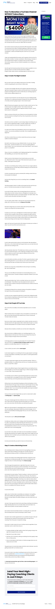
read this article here (19, 553)
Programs (30, 2)
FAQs (37, 2)
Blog (34, 2)
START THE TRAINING (43, 2)
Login (50, 2)
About (25, 2)
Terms (46, 603)
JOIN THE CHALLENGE (21, 592)
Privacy (50, 603)
